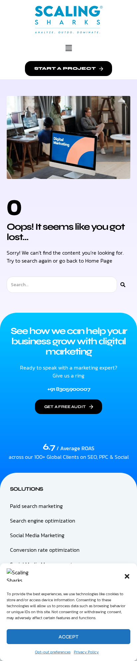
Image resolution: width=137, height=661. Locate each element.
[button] (127, 576)
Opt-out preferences (52, 652)
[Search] (123, 285)
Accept (68, 637)
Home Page (98, 261)
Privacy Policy (86, 652)
